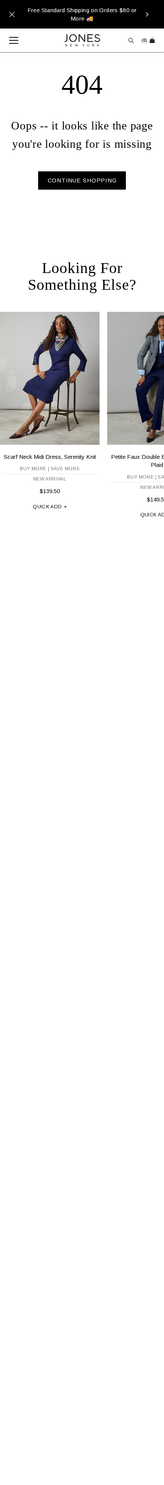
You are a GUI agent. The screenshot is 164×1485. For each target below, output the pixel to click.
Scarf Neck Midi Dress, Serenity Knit (50, 456)
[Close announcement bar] (12, 14)
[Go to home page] (82, 40)
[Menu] (9, 40)
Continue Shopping (82, 180)
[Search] (131, 40)
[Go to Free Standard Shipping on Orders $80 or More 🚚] (82, 14)
